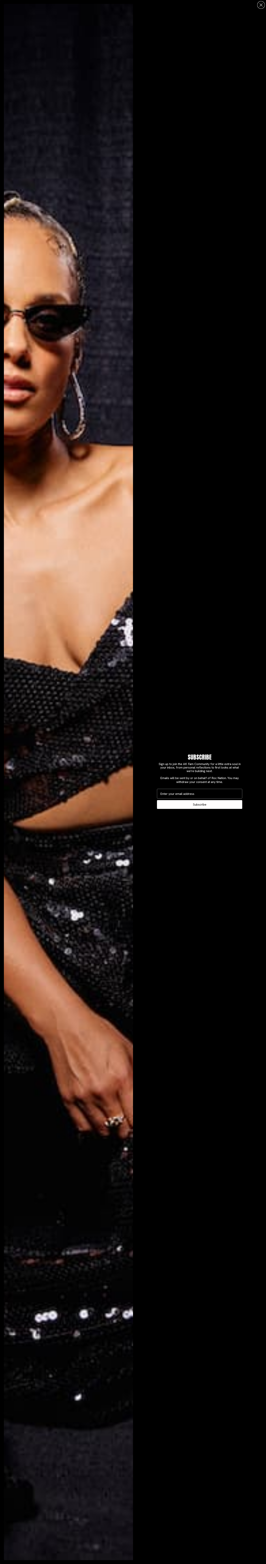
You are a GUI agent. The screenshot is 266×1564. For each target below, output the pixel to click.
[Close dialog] (261, 5)
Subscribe (199, 804)
